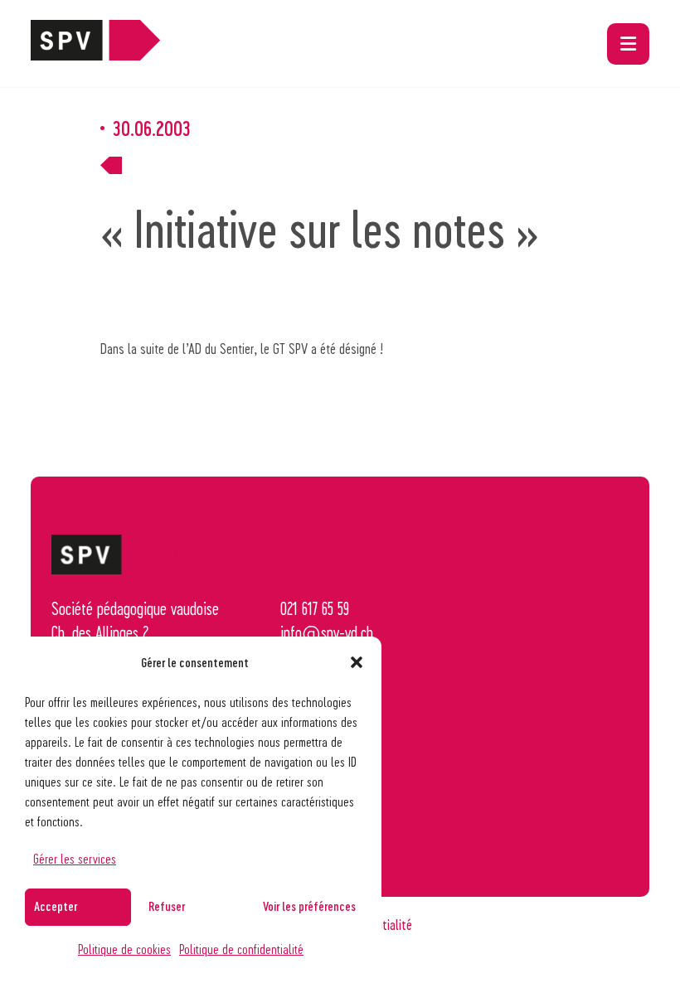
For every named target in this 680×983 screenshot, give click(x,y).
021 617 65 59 (314, 608)
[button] (356, 662)
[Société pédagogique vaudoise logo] (95, 54)
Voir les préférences (309, 905)
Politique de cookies (124, 948)
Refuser (166, 905)
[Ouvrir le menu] (628, 44)
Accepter (55, 905)
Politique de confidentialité (241, 948)
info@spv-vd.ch (326, 632)
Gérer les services (74, 858)
